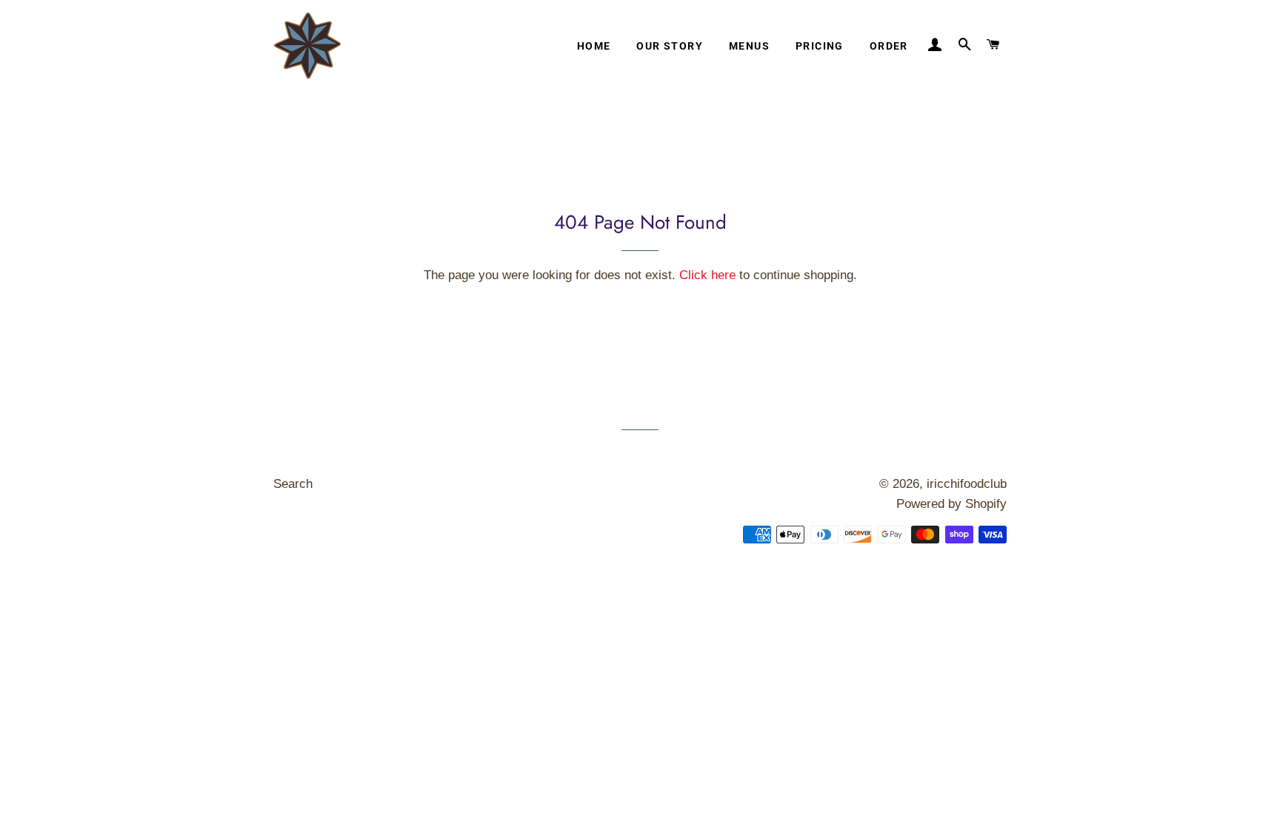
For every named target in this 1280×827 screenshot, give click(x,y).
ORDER (889, 46)
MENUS (749, 46)
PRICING (820, 46)
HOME (594, 46)
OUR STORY (669, 46)
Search (293, 484)
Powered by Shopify (951, 504)
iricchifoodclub (967, 484)
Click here (707, 275)
